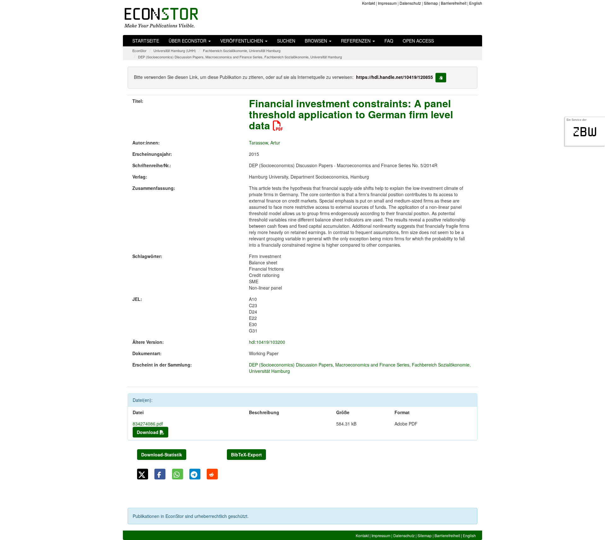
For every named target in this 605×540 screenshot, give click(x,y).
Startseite (145, 41)
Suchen (286, 41)
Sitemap (431, 3)
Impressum (387, 3)
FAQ (388, 41)
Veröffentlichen (242, 41)
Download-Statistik (161, 454)
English (475, 3)
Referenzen (356, 41)
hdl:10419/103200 (267, 342)
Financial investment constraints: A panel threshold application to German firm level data (351, 114)
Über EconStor (188, 41)
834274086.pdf (148, 423)
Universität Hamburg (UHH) (174, 50)
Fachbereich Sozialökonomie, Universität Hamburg (241, 50)
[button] (142, 474)
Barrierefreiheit (453, 3)
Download (148, 432)
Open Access (418, 41)
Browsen (316, 41)
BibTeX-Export (246, 454)
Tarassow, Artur (264, 142)
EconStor (139, 50)
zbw (585, 132)
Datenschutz (410, 3)
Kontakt (368, 3)
